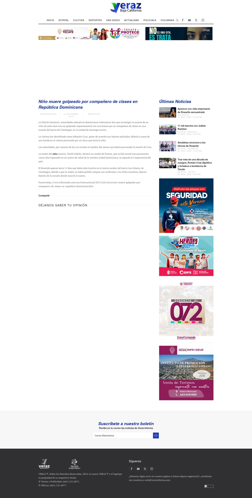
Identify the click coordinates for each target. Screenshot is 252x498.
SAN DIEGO (113, 20)
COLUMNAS (167, 20)
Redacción (94, 114)
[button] (177, 20)
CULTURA (78, 20)
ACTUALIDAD (131, 20)
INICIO (50, 20)
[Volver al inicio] (126, 8)
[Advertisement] (126, 66)
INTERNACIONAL (48, 114)
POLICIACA (150, 20)
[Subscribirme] (156, 435)
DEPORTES (95, 20)
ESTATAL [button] (64, 20)
